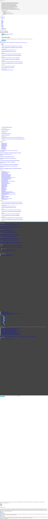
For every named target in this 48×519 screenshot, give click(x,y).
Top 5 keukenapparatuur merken (7, 127)
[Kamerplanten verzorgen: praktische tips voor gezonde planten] (10, 334)
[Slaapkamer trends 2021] (6, 133)
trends (24, 336)
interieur (12, 336)
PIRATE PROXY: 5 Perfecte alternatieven (7, 191)
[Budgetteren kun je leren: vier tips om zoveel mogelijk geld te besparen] (12, 137)
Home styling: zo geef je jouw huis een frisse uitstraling (9, 5)
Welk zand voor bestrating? (5, 182)
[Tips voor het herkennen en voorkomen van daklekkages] (11, 57)
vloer (29, 336)
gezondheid (5, 336)
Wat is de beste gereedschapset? (6, 178)
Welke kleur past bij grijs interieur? (6, 174)
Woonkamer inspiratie (4, 143)
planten (3, 324)
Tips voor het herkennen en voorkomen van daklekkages (11, 59)
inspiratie (10, 336)
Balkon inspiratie (4, 149)
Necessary (2, 512)
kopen (17, 336)
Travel (2, 22)
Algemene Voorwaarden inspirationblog (8, 13)
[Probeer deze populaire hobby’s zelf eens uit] (9, 49)
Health (2, 318)
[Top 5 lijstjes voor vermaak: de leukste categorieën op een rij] (9, 333)
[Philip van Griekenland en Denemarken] (6, 254)
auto (0, 336)
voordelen (32, 336)
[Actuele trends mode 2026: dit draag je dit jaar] (8, 332)
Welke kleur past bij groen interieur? (6, 175)
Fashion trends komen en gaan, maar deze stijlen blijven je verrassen (11, 9)
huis (8, 336)
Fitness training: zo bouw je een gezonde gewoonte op (9, 4)
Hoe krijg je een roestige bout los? (6, 176)
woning (35, 336)
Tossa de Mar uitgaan (6, 37)
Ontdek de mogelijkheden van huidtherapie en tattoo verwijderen (12, 47)
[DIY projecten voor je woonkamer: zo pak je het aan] (8, 329)
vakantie (28, 336)
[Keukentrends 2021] (6, 129)
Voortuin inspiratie (4, 148)
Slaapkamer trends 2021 (5, 134)
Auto (2, 23)
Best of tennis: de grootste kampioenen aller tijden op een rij (10, 6)
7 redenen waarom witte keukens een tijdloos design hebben (10, 2)
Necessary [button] (1, 511)
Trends (2, 25)
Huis (2, 19)
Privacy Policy (5, 12)
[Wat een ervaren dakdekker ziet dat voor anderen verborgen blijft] (12, 61)
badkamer (2, 336)
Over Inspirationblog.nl (4, 10)
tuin (26, 336)
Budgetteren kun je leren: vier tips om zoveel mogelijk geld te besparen (13, 138)
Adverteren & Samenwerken (5, 196)
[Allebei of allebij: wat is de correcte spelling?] (7, 314)
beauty (2, 323)
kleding (15, 336)
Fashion (3, 21)
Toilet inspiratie (4, 190)
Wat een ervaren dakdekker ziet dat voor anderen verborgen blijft (12, 63)
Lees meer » (3, 40)
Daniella (3, 34)
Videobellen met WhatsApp (5, 193)
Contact (4, 11)
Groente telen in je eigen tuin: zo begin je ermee (8, 7)
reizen (18, 336)
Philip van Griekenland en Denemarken (8, 67)
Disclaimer (4, 14)
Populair (3, 44)
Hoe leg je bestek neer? (5, 180)
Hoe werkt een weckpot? (5, 173)
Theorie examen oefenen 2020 (6, 172)
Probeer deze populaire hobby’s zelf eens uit (9, 51)
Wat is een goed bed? (4, 184)
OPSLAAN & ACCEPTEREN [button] (4, 518)
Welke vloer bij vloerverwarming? (6, 183)
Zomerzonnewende (4, 194)
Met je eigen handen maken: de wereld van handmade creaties (10, 8)
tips (22, 336)
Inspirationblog (18, 395)
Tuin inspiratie (3, 147)
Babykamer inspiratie (4, 145)
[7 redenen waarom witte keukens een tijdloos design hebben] (11, 53)
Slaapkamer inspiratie (4, 144)
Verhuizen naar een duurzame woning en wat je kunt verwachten (10, 3)
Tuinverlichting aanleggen (5, 179)
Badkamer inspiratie (4, 146)
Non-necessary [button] (2, 515)
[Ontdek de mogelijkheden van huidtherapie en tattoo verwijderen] (12, 245)
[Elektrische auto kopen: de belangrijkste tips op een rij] (8, 330)
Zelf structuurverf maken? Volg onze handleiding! (6, 42)
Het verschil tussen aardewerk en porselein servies (8, 181)
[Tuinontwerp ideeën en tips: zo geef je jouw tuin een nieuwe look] (10, 331)
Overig (2, 26)
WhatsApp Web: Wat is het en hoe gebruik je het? (8, 192)
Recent (2, 43)
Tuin (2, 20)
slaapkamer (20, 336)
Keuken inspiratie (4, 187)
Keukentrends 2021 (5, 131)
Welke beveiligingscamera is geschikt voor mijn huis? (9, 177)
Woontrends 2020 (4, 171)
